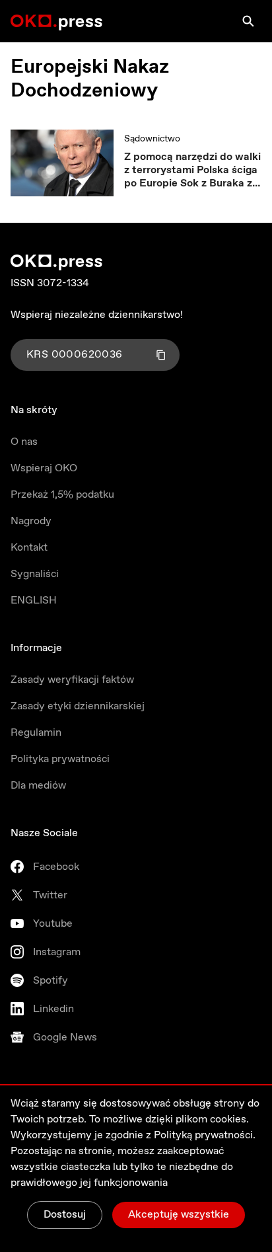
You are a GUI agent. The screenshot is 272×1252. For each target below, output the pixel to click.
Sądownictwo (152, 139)
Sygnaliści (35, 574)
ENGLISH (34, 600)
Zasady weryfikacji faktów (72, 680)
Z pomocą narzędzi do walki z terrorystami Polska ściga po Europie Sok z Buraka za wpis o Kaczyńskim (192, 170)
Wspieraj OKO (44, 468)
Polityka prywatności (60, 759)
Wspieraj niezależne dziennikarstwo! (97, 315)
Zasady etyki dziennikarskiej (78, 706)
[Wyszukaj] (248, 21)
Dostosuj (65, 1215)
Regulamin (36, 733)
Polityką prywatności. (204, 1135)
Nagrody (31, 521)
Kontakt (29, 548)
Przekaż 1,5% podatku (62, 495)
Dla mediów (38, 786)
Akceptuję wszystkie (178, 1215)
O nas (24, 442)
